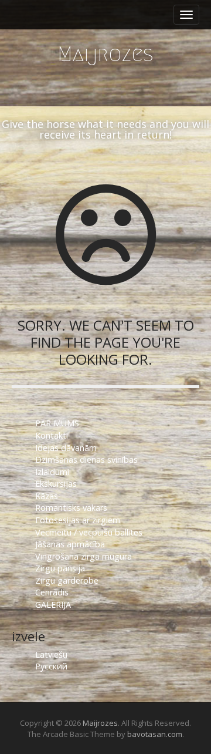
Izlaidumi (52, 471)
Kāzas (46, 495)
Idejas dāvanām (66, 447)
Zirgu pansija (60, 568)
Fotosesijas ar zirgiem (77, 520)
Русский (51, 666)
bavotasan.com (154, 734)
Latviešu (51, 654)
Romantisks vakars (71, 507)
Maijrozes (105, 53)
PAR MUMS (57, 423)
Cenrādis (52, 592)
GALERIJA (53, 604)
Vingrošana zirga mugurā (83, 556)
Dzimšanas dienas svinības (86, 459)
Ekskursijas (56, 483)
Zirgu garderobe (66, 580)
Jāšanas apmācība (70, 544)
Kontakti (52, 435)
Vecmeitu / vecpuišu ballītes (88, 532)
